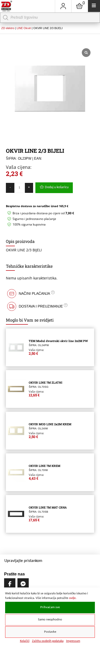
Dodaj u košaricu (56, 187)
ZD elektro (7, 28)
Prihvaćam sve (50, 607)
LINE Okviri (24, 28)
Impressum (73, 641)
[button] (50, 293)
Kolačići (24, 641)
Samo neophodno (50, 619)
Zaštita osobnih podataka (48, 641)
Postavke (50, 631)
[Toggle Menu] (94, 6)
